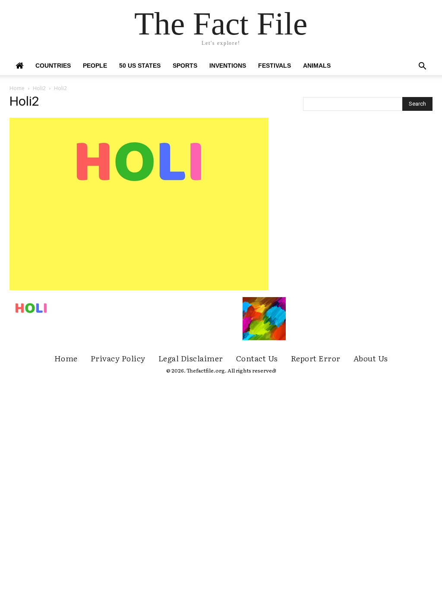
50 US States (140, 65)
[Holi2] (138, 288)
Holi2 (39, 88)
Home (17, 88)
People (95, 65)
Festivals (274, 65)
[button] (422, 67)
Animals (317, 65)
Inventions (227, 65)
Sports (185, 65)
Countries (53, 65)
